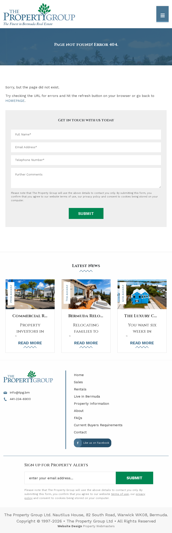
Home (79, 375)
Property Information (91, 404)
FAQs (78, 418)
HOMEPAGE (15, 101)
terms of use (68, 196)
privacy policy (91, 196)
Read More (30, 342)
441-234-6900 (20, 399)
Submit (86, 213)
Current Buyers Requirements (98, 425)
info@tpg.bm (19, 392)
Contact (80, 432)
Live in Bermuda (87, 396)
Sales (78, 382)
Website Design (70, 526)
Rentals (80, 389)
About (79, 411)
